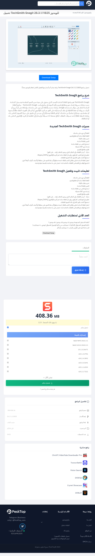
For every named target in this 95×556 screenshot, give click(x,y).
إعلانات (45, 511)
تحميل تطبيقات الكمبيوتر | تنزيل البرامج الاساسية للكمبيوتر (60, 537)
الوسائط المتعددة (78, 12)
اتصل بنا (89, 525)
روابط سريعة (87, 511)
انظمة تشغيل (65, 525)
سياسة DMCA (87, 541)
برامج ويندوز (88, 12)
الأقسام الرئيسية (64, 511)
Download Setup (49, 78)
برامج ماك (66, 531)
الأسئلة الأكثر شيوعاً (86, 536)
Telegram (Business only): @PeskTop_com (16, 519)
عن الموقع (88, 531)
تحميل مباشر (46, 383)
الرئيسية (89, 520)
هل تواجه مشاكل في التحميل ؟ (47, 389)
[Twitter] (22, 526)
